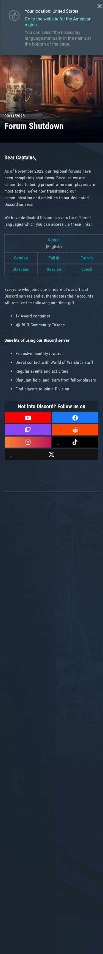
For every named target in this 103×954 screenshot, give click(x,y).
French (86, 258)
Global (54, 240)
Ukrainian (20, 269)
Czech (86, 269)
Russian (54, 269)
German (21, 258)
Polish (54, 258)
